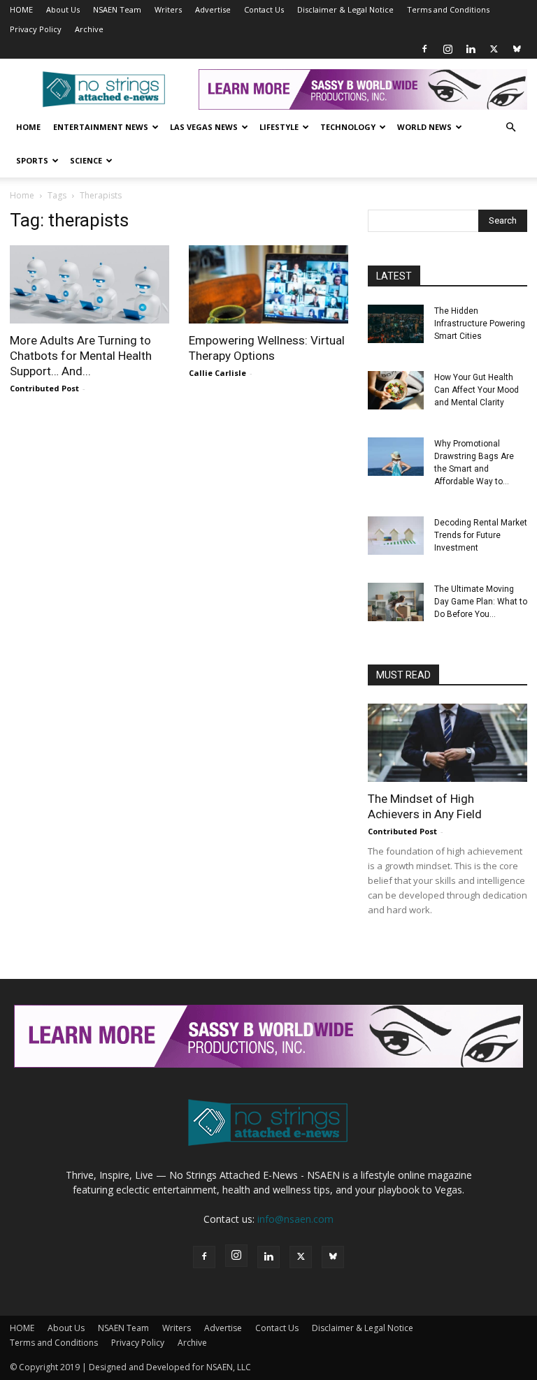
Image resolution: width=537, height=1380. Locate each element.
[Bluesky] (516, 49)
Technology (347, 127)
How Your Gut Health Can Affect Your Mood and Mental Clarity (476, 389)
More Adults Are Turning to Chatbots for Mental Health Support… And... (81, 355)
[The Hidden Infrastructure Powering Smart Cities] (396, 324)
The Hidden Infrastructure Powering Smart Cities (479, 323)
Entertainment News (100, 127)
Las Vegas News (204, 127)
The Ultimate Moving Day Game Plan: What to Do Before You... (480, 601)
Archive (89, 29)
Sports (32, 160)
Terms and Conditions (448, 9)
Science (86, 160)
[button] (510, 127)
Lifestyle (279, 127)
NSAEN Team (117, 9)
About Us (63, 9)
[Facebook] (424, 49)
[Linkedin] (470, 49)
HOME (21, 9)
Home (28, 127)
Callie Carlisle (217, 373)
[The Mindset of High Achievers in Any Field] (447, 743)
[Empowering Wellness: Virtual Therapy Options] (268, 284)
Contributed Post (44, 388)
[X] (493, 49)
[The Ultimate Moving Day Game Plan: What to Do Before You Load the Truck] (396, 602)
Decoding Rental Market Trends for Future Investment (480, 535)
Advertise (213, 9)
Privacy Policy (36, 29)
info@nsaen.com (295, 1219)
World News (424, 127)
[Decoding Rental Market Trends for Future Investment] (396, 535)
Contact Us (264, 9)
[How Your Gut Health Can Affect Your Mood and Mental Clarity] (396, 390)
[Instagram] (447, 49)
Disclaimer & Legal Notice (345, 9)
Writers (168, 9)
